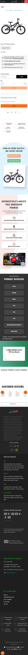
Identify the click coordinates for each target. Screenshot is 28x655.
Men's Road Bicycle (17, 464)
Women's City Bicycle (11, 478)
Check (21, 77)
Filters (2, 7)
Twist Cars (13, 489)
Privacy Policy (6, 602)
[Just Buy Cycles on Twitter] (15, 446)
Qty (1, 81)
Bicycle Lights (18, 495)
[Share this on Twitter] (8, 112)
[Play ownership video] (14, 259)
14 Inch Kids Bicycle (19, 489)
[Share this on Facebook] (11, 112)
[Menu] (0, 1)
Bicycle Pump (6, 497)
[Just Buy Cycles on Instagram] (12, 446)
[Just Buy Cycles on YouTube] (18, 446)
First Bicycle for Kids (8, 487)
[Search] (22, 1)
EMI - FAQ (6, 604)
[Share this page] (23, 264)
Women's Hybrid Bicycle (8, 476)
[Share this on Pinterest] (15, 112)
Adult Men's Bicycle (7, 468)
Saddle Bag (12, 497)
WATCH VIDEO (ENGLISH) (14, 161)
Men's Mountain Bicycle (8, 464)
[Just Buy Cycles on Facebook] (10, 446)
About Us (5, 595)
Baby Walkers (15, 487)
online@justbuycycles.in (11, 573)
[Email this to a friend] (19, 112)
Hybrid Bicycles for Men (8, 466)
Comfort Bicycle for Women (12, 480)
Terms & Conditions (8, 599)
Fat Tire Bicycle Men (8, 470)
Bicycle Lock (12, 495)
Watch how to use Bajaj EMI (18, 58)
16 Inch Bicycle (15, 470)
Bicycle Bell (17, 497)
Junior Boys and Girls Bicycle (18, 468)
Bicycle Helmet (7, 495)
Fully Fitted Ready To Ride (9, 597)
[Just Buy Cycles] (14, 1)
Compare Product (6, 48)
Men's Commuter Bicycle (19, 466)
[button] (2, 392)
